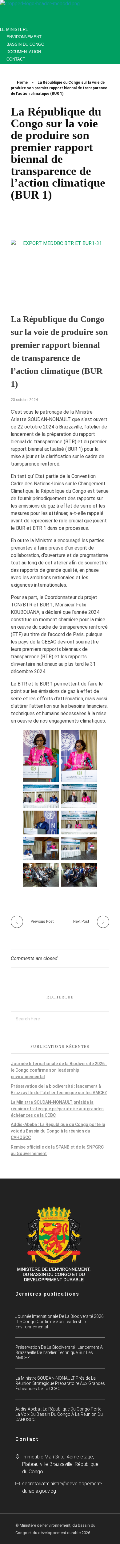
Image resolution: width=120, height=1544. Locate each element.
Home (22, 82)
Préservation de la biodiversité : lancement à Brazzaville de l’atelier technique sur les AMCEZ (59, 1352)
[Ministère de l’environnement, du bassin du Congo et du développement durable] (43, 10)
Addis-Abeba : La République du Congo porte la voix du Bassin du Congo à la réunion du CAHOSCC (58, 1131)
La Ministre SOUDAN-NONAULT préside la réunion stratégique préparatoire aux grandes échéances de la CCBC (57, 1109)
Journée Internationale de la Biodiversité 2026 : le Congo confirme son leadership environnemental (59, 1070)
